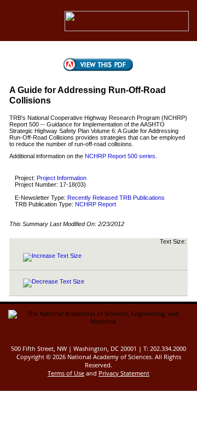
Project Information (61, 178)
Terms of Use (66, 373)
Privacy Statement (124, 373)
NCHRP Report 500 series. (121, 156)
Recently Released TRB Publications (116, 197)
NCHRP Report (95, 204)
